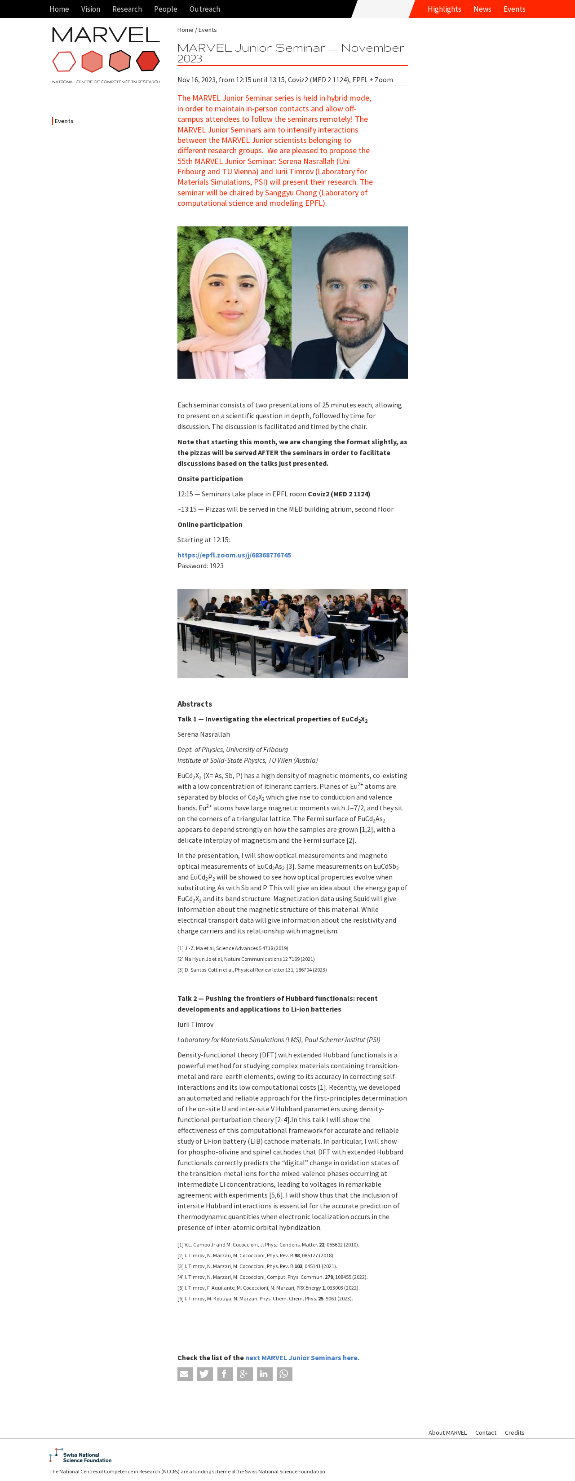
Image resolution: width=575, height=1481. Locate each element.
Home (59, 9)
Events (515, 9)
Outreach (205, 9)
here (350, 1357)
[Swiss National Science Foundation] (287, 1455)
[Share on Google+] (245, 1374)
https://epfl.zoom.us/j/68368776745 (234, 554)
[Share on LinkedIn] (265, 1374)
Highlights (444, 9)
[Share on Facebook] (225, 1374)
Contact (485, 1432)
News (482, 9)
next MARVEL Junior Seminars (294, 1357)
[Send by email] (185, 1374)
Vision (90, 9)
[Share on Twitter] (205, 1374)
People (165, 9)
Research (127, 9)
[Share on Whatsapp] (284, 1374)
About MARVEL (448, 1432)
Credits (515, 1432)
